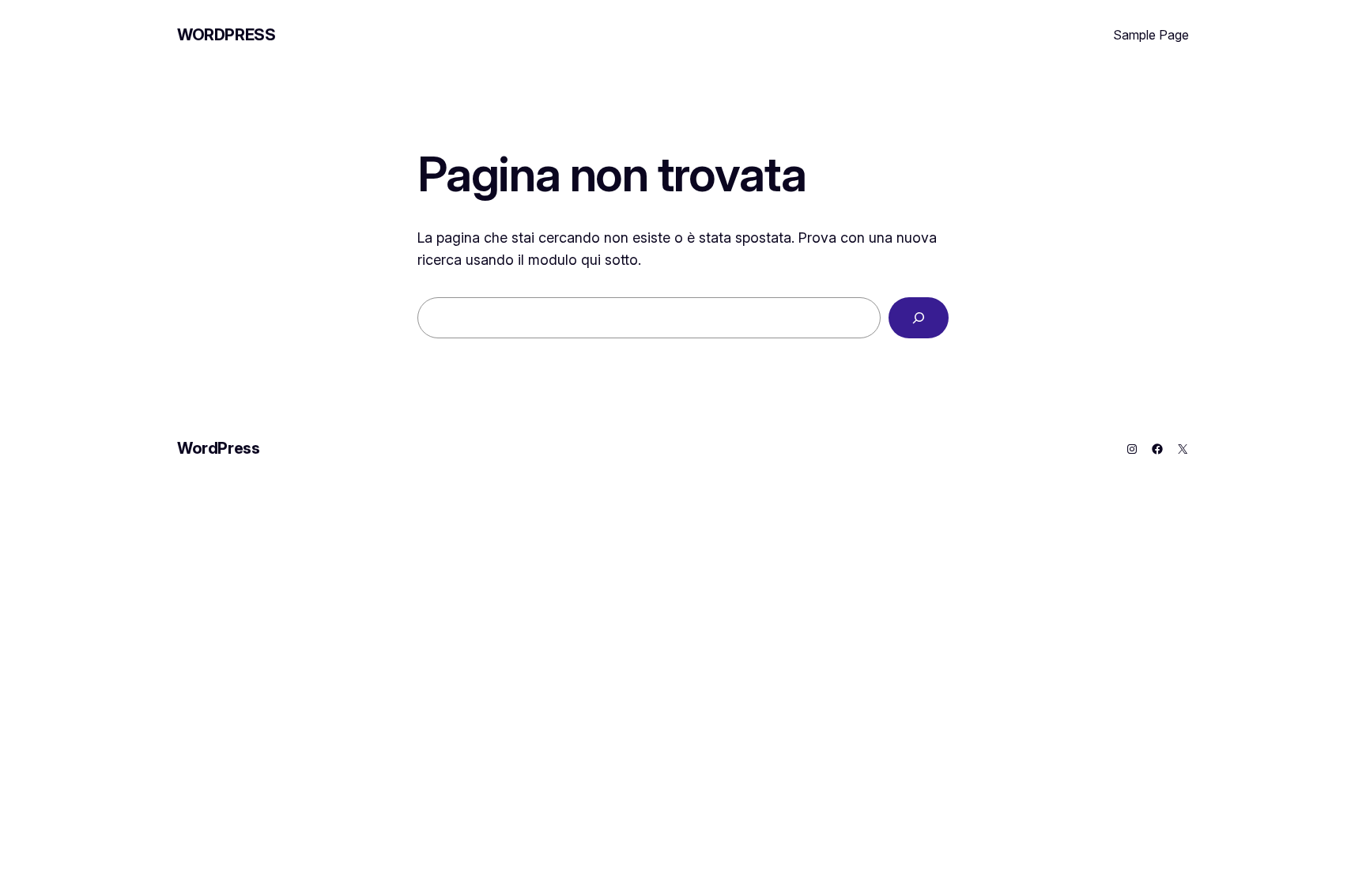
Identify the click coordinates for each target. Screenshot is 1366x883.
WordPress (226, 34)
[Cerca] (919, 317)
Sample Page (1151, 35)
